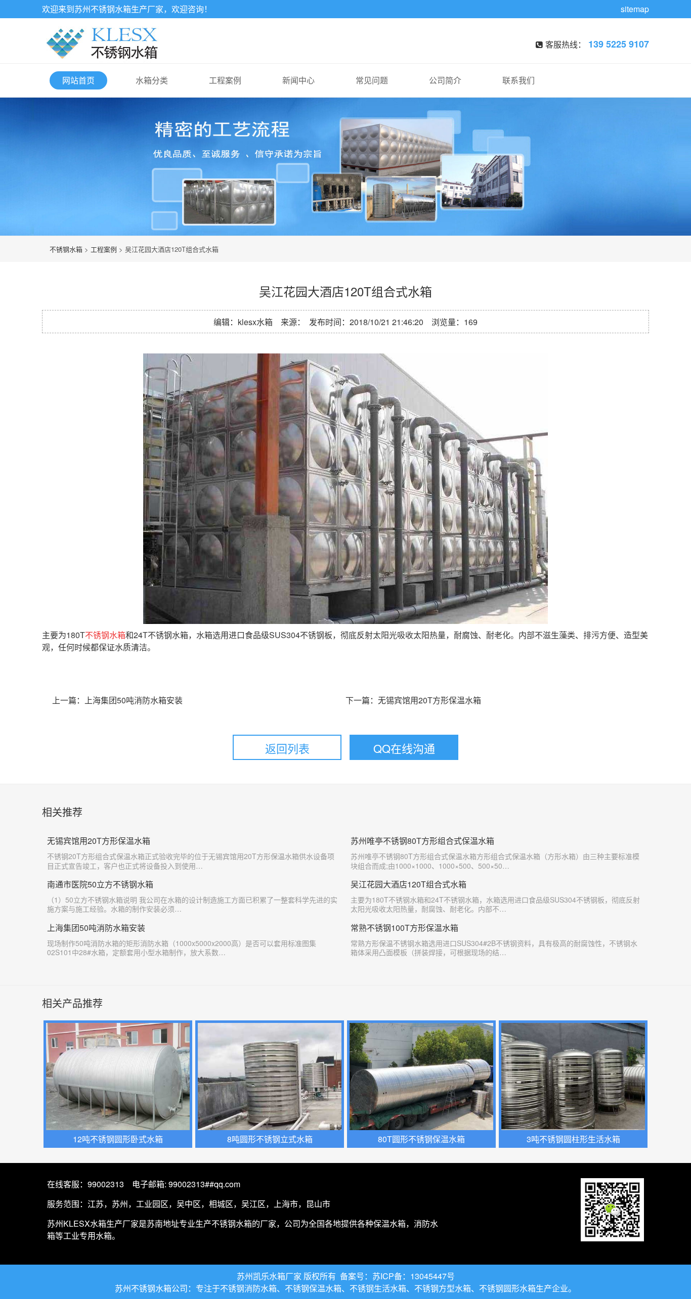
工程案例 (225, 80)
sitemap (635, 9)
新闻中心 (298, 80)
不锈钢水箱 (111, 9)
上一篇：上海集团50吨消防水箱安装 (117, 700)
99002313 (106, 1184)
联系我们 (518, 80)
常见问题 (372, 80)
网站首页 (78, 80)
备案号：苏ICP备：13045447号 (397, 1276)
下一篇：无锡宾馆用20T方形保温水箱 (413, 700)
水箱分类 (152, 80)
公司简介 (445, 80)
